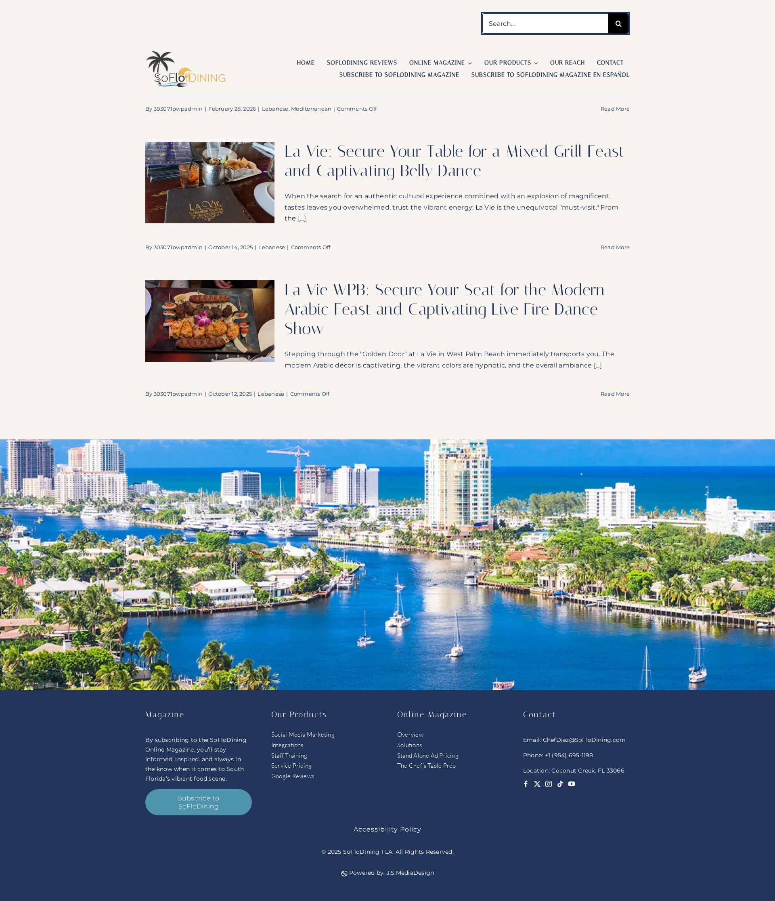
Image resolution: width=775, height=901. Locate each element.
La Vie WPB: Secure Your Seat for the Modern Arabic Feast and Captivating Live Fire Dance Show (445, 309)
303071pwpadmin (178, 108)
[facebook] (526, 784)
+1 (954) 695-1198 (569, 755)
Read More (615, 108)
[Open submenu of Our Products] (534, 63)
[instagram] (548, 784)
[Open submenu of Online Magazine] (468, 63)
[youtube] (571, 784)
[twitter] (537, 784)
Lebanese (275, 108)
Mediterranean (311, 108)
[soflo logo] (185, 54)
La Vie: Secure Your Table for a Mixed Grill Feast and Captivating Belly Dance (454, 161)
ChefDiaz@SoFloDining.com (584, 739)
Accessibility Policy (387, 829)
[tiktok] (560, 784)
